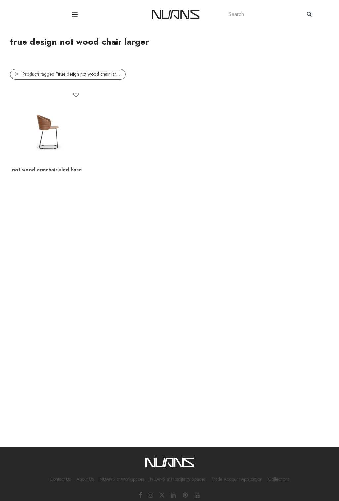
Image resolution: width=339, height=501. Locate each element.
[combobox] (261, 14)
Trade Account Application (236, 479)
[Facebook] (140, 494)
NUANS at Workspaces (122, 479)
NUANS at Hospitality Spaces (177, 479)
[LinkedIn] (174, 494)
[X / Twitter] (162, 494)
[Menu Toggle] (75, 14)
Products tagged (74, 74)
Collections (278, 479)
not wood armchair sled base (47, 169)
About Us (85, 479)
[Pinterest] (186, 494)
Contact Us (60, 479)
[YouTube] (198, 494)
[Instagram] (150, 494)
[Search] (309, 14)
